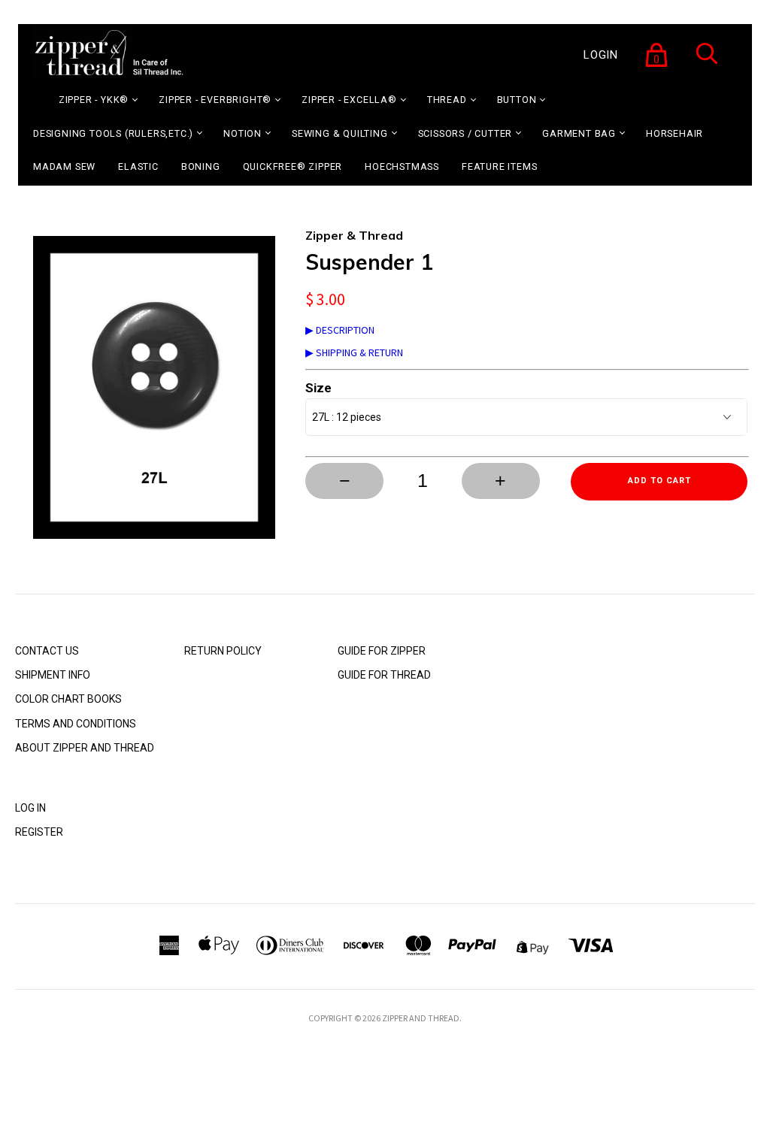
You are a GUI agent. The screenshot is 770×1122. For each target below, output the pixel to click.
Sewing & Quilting (340, 133)
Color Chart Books (68, 699)
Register (39, 832)
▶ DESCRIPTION (339, 330)
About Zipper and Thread (84, 748)
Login (601, 55)
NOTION (242, 133)
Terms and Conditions (75, 724)
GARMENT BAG (579, 133)
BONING (200, 166)
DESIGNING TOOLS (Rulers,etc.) (113, 133)
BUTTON (517, 99)
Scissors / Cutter (465, 133)
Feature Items (499, 166)
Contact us (47, 651)
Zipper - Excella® (349, 99)
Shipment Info (52, 675)
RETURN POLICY (223, 651)
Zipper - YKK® (94, 99)
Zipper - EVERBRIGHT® (215, 99)
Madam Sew (64, 166)
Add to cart (659, 480)
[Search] (707, 63)
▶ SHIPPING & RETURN (354, 352)
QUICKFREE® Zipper (293, 166)
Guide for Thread (384, 675)
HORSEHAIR (674, 133)
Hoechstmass (402, 166)
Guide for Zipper (382, 651)
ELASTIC (138, 166)
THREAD (447, 99)
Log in (30, 808)
